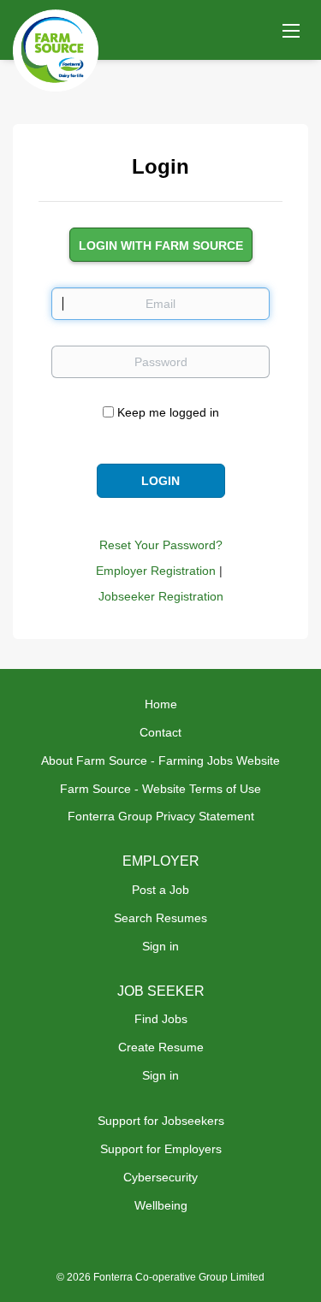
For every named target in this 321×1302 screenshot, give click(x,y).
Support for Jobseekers (161, 1120)
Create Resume (161, 1047)
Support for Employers (161, 1149)
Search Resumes (160, 918)
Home (161, 704)
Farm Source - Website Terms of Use (160, 789)
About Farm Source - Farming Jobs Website (160, 760)
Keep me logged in (168, 412)
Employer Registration (156, 570)
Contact (160, 732)
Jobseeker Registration (160, 596)
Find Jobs (160, 1019)
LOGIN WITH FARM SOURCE (161, 245)
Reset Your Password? (161, 545)
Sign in (160, 946)
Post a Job (160, 890)
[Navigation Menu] (291, 30)
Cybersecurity (160, 1177)
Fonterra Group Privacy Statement (161, 816)
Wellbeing (160, 1205)
